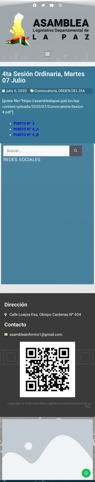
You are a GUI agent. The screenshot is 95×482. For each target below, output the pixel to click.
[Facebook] (35, 5)
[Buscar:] (36, 151)
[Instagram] (60, 5)
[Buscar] (75, 151)
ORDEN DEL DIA (71, 91)
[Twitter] (43, 5)
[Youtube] (52, 5)
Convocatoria (45, 91)
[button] (47, 53)
